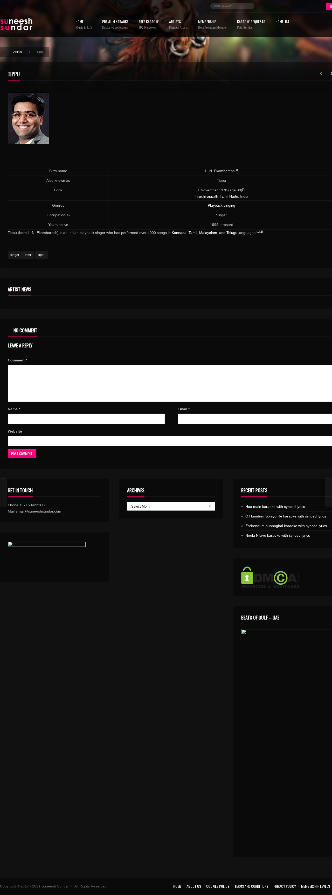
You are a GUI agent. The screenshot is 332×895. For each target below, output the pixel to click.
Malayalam (208, 233)
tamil (28, 255)
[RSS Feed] (310, 6)
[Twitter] (271, 6)
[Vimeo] (302, 6)
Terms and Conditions (251, 886)
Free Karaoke (149, 24)
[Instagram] (279, 6)
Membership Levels (315, 886)
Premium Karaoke (115, 24)
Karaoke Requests (251, 24)
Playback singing (221, 205)
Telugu (231, 233)
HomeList (282, 22)
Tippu (41, 255)
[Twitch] (294, 6)
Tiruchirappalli (206, 196)
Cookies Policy (217, 886)
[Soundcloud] (286, 6)
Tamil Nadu (229, 196)
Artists (178, 24)
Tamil (193, 233)
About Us (193, 886)
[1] (236, 169)
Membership (212, 24)
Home (83, 24)
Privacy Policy (284, 886)
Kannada (179, 233)
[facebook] (263, 6)
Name (14, 409)
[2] (261, 231)
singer (14, 255)
